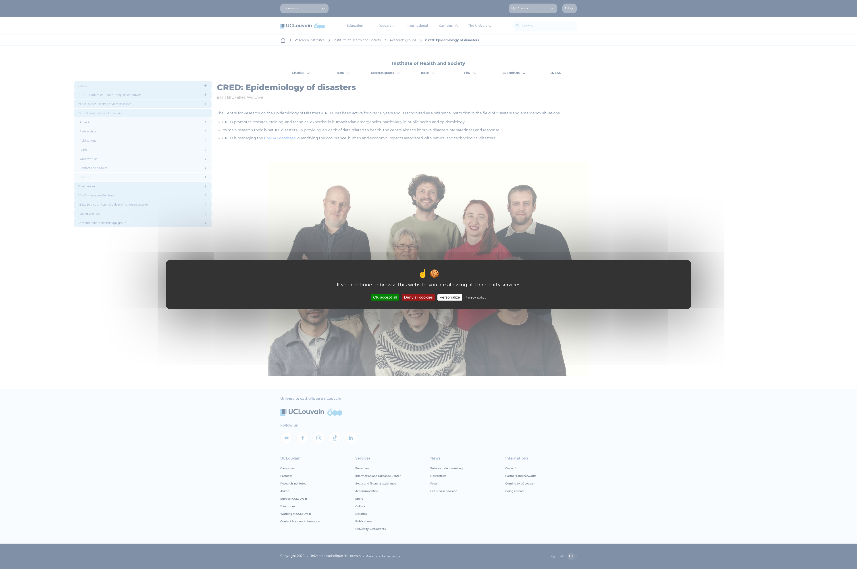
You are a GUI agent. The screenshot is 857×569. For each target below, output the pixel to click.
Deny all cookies (418, 297)
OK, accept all (385, 297)
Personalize (450, 297)
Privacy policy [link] (475, 297)
